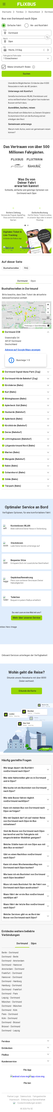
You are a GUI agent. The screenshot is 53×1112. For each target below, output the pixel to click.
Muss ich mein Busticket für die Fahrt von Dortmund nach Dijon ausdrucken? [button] (24, 886)
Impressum (14, 1100)
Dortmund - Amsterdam (13, 960)
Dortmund (22, 281)
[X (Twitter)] (28, 1089)
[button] (26, 33)
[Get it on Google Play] (19, 1076)
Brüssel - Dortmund (11, 1026)
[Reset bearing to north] (48, 313)
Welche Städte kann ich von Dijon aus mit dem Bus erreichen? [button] (24, 846)
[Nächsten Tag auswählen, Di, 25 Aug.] (48, 50)
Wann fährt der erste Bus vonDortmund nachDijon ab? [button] (23, 896)
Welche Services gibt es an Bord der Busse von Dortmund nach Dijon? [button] (21, 916)
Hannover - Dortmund (12, 977)
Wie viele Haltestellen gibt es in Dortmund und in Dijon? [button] (24, 779)
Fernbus (20, 12)
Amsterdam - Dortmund (13, 969)
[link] (26, 708)
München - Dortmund (12, 1002)
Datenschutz (25, 1096)
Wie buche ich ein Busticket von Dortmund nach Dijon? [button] (24, 789)
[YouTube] (26, 1089)
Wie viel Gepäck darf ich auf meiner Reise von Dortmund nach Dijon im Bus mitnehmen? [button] (24, 821)
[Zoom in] (48, 305)
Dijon (33, 281)
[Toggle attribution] (48, 325)
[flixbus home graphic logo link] (27, 4)
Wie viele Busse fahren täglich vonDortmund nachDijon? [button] (18, 799)
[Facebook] (25, 1089)
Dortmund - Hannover (12, 965)
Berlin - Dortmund (10, 952)
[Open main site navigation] (4, 4)
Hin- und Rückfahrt (39, 25)
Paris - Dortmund (10, 1014)
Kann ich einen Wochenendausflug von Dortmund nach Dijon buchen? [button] (22, 866)
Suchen (26, 73)
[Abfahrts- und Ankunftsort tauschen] (47, 37)
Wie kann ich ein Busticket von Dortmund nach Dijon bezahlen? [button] (24, 876)
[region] (26, 315)
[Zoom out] (48, 309)
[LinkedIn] (27, 1089)
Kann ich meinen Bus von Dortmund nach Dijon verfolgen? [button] (24, 809)
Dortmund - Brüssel (11, 1022)
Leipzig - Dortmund (11, 997)
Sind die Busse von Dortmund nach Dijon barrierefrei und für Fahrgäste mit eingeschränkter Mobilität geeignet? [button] (23, 834)
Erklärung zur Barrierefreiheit (33, 1100)
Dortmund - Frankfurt (12, 989)
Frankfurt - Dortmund (12, 973)
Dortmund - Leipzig (11, 1030)
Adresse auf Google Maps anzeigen (22, 349)
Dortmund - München (12, 1006)
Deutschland (34, 12)
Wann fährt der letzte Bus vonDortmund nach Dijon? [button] (23, 906)
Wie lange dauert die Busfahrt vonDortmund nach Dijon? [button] (18, 769)
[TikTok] (29, 1089)
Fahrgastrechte (39, 1096)
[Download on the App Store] (36, 1076)
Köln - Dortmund (9, 1018)
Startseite (6, 12)
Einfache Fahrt (14, 25)
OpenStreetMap (40, 325)
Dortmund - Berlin (10, 956)
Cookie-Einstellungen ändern (29, 1103)
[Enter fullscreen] (48, 318)
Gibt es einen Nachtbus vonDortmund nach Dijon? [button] (22, 856)
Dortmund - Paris (10, 993)
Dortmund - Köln (9, 1010)
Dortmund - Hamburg (12, 981)
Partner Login (13, 1096)
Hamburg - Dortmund (12, 985)
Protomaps (28, 325)
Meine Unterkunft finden (19, 67)
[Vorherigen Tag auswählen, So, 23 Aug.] (44, 50)
